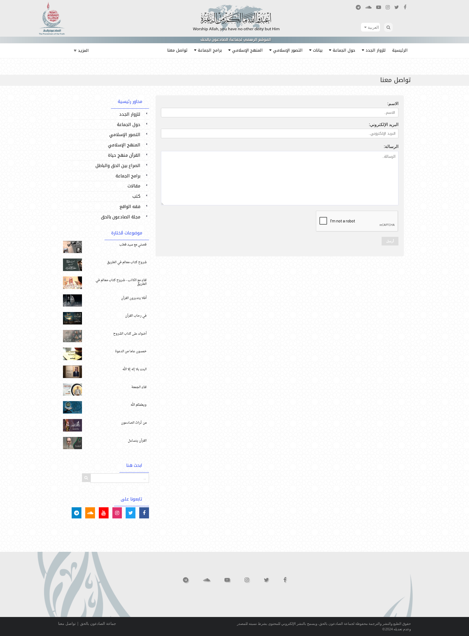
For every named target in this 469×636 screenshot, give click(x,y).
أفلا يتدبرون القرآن (134, 298)
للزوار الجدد (129, 114)
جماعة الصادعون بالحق (98, 623)
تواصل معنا (67, 623)
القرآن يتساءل (137, 441)
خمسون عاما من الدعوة (131, 351)
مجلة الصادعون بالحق (120, 217)
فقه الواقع (129, 206)
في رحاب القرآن (136, 316)
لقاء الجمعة (139, 387)
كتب (136, 196)
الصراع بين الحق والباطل (118, 165)
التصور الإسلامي (124, 134)
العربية (373, 27)
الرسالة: (391, 146)
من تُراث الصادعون (134, 423)
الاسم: (392, 103)
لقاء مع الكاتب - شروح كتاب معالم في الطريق (121, 282)
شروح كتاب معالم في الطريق (127, 262)
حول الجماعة (128, 124)
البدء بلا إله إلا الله (134, 369)
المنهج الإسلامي (124, 145)
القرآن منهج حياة (124, 155)
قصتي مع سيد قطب (133, 245)
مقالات (134, 186)
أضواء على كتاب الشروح (130, 334)
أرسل (390, 241)
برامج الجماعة (128, 176)
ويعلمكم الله (139, 405)
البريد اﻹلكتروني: (383, 124)
